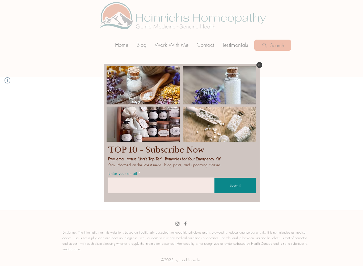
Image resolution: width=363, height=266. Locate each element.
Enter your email (122, 173)
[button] (259, 65)
